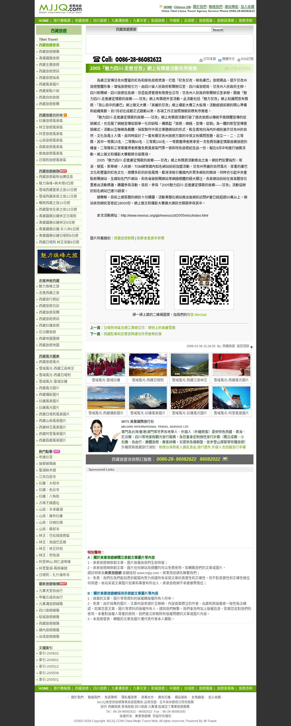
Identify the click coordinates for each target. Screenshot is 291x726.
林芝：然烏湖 (49, 555)
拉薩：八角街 (49, 497)
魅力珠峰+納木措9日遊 (56, 183)
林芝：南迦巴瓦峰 (52, 542)
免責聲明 (111, 697)
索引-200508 (49, 673)
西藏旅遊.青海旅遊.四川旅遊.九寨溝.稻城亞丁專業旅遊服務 (149, 706)
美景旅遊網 (143, 716)
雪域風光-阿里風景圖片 (231, 413)
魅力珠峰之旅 (49, 286)
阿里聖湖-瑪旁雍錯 (53, 568)
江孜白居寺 (47, 477)
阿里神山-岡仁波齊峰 (55, 562)
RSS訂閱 (247, 59)
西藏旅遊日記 (49, 306)
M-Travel (210, 721)
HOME (168, 7)
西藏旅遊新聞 (124, 238)
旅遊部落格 (225, 21)
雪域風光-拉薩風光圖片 (189, 413)
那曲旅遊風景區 (51, 154)
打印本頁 (209, 59)
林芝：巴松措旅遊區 (54, 536)
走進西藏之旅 (49, 293)
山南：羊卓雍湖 (51, 510)
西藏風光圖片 (49, 388)
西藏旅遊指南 (49, 78)
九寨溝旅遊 (119, 21)
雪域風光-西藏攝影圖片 (106, 413)
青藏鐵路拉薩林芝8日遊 (57, 223)
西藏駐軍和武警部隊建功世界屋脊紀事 (133, 334)
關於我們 (200, 7)
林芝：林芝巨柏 (51, 549)
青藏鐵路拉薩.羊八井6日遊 (59, 229)
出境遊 (189, 21)
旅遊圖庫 (206, 21)
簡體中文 (228, 59)
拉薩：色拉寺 (49, 490)
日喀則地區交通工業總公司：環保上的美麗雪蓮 (139, 328)
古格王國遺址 (49, 503)
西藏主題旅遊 (49, 65)
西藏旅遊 (82, 21)
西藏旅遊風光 (49, 362)
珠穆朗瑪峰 (47, 464)
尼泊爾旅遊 (47, 332)
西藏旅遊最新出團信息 (56, 177)
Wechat (200, 315)
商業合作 (147, 697)
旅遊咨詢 (245, 21)
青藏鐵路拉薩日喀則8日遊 (58, 236)
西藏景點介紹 (49, 91)
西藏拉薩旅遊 (49, 326)
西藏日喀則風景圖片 (54, 414)
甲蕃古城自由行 (51, 597)
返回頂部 (243, 346)
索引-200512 (49, 667)
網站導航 (231, 7)
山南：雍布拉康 (51, 516)
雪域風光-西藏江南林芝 (189, 380)
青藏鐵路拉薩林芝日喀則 (57, 216)
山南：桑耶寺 (49, 529)
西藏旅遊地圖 (49, 345)
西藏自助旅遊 (49, 98)
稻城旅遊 (158, 21)
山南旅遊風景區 (51, 140)
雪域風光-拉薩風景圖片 (147, 413)
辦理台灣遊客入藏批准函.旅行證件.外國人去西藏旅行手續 (202, 447)
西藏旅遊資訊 (49, 71)
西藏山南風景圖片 (52, 421)
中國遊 (174, 21)
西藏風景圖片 (49, 84)
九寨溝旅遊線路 (51, 604)
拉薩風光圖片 (49, 408)
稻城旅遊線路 (49, 617)
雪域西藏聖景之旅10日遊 (58, 190)
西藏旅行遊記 (49, 299)
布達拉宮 (46, 457)
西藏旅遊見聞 (49, 313)
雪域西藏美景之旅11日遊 (58, 196)
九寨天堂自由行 (51, 591)
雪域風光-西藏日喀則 (148, 380)
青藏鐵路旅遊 (49, 58)
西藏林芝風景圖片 (52, 427)
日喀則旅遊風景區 (52, 160)
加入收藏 (247, 7)
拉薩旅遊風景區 (51, 121)
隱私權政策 (129, 697)
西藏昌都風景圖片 (52, 440)
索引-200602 (49, 653)
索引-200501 (49, 680)
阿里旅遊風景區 (51, 134)
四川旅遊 (100, 21)
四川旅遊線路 (49, 611)
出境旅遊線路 (49, 637)
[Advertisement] (169, 44)
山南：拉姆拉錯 (51, 523)
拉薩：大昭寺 (49, 483)
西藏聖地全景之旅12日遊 (58, 210)
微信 (190, 315)
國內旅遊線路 (49, 630)
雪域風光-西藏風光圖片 (231, 380)
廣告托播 (164, 697)
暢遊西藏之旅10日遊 (54, 203)
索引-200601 (49, 660)
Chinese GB (182, 7)
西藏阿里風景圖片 (52, 434)
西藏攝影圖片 (49, 395)
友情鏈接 (198, 697)
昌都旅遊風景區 (51, 147)
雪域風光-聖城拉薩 (106, 380)
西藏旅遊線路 (49, 52)
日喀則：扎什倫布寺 (54, 575)
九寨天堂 (140, 21)
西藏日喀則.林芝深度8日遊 (59, 242)
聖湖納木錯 (47, 470)
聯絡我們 (216, 7)
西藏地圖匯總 (49, 339)
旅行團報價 (61, 21)
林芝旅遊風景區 (51, 127)
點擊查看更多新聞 (150, 238)
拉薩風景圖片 (49, 401)
